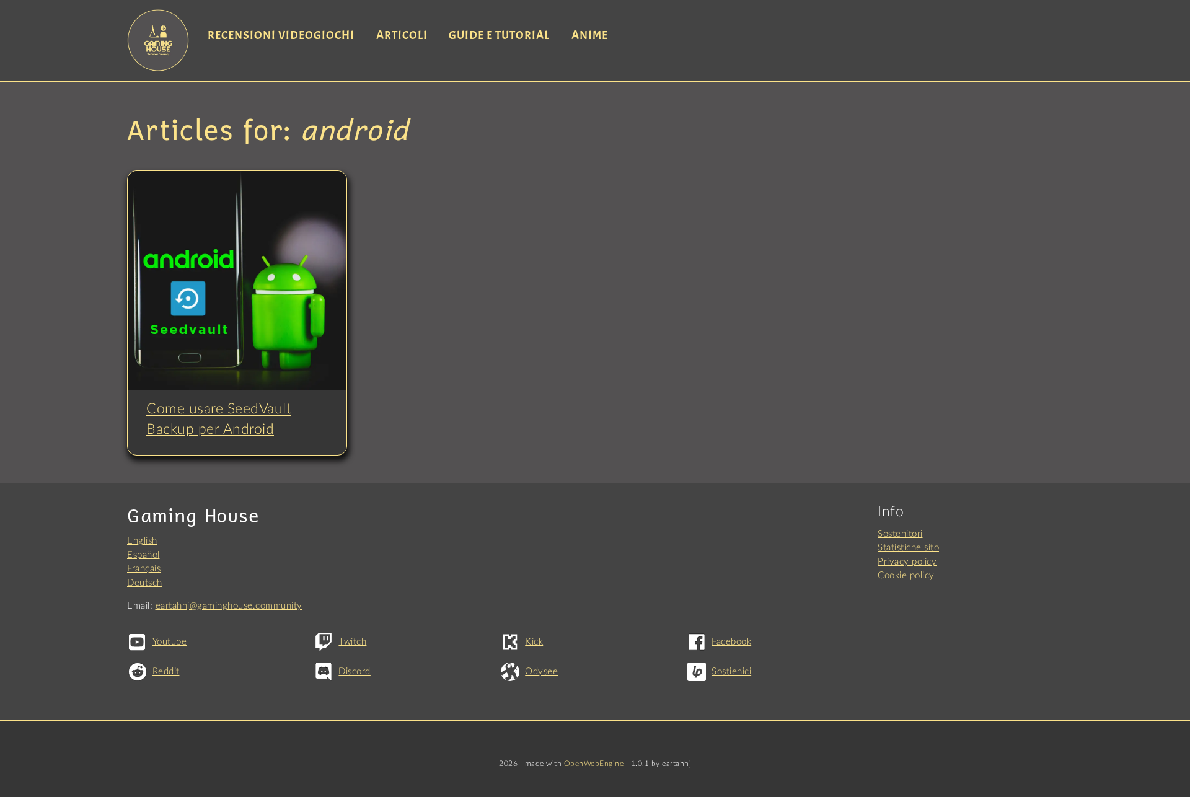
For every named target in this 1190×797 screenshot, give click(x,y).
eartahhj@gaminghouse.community (229, 605)
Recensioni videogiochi (281, 35)
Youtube (169, 641)
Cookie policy (906, 575)
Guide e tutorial (499, 35)
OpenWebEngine (594, 763)
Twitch (352, 641)
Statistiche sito (908, 547)
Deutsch (144, 583)
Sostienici (731, 671)
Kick (534, 641)
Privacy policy (907, 561)
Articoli (402, 35)
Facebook (731, 641)
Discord (354, 671)
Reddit (166, 671)
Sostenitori (900, 534)
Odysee (541, 671)
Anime (589, 35)
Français (144, 568)
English (142, 540)
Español (143, 555)
